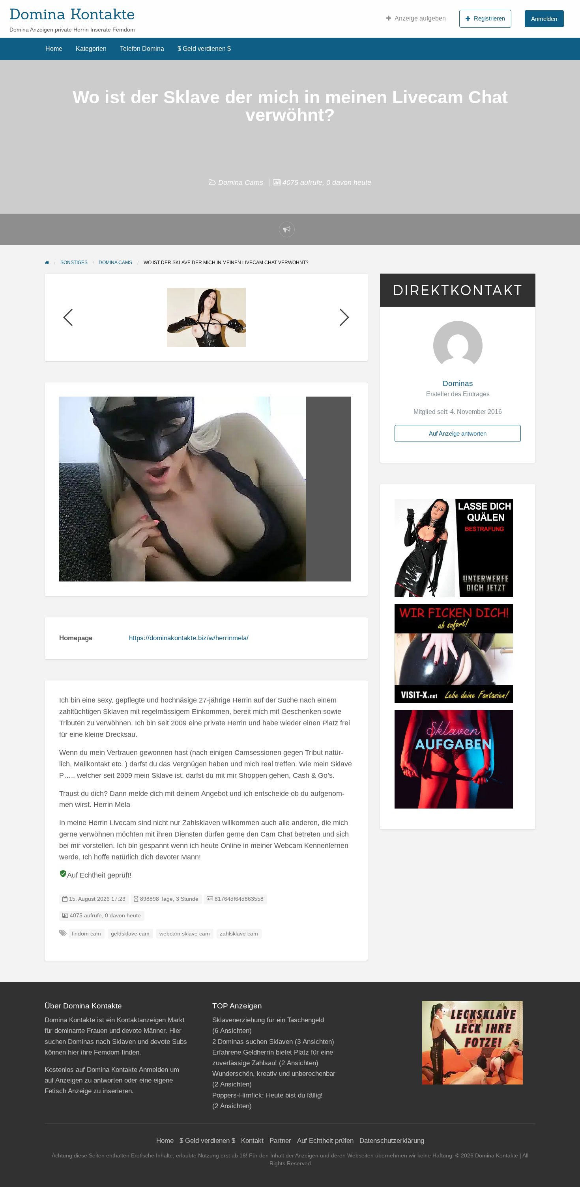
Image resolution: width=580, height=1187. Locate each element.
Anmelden (544, 18)
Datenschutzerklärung (391, 1140)
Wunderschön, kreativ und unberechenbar (273, 1073)
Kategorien (91, 48)
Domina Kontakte (72, 13)
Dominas (458, 383)
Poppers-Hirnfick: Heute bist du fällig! (267, 1095)
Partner (280, 1140)
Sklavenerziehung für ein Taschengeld (268, 1020)
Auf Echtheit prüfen (325, 1140)
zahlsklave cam (239, 934)
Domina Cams (240, 182)
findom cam (86, 934)
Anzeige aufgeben (420, 18)
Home (53, 48)
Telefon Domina (142, 48)
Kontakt (252, 1140)
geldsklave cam (130, 934)
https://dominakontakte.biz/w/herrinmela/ (189, 638)
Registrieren (489, 18)
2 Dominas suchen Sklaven (252, 1041)
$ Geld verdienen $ (204, 48)
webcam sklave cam (184, 934)
